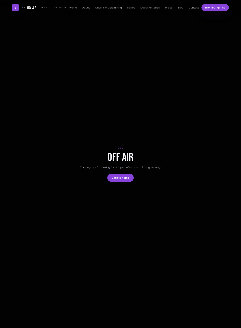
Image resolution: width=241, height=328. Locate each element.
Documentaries (150, 7)
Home (73, 7)
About (86, 7)
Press (168, 7)
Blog (180, 7)
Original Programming (108, 7)
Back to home (120, 177)
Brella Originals (215, 7)
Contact (194, 7)
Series (131, 7)
